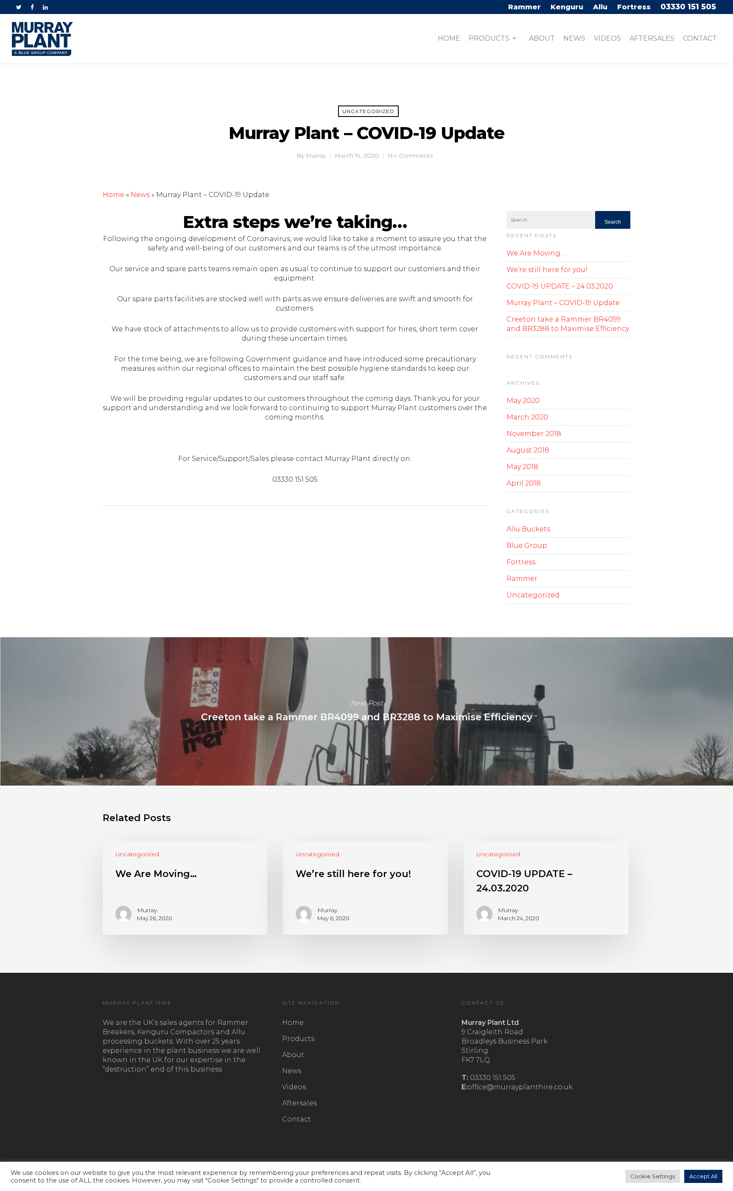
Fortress (520, 562)
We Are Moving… (535, 253)
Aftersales (651, 38)
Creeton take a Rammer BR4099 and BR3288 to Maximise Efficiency (366, 711)
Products (489, 38)
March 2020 (527, 417)
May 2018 (522, 467)
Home (449, 38)
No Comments (410, 155)
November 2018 (533, 434)
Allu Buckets (528, 529)
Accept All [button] (703, 1176)
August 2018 (527, 450)
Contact (700, 38)
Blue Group (526, 545)
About (542, 38)
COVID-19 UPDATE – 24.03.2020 (559, 286)
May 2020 (523, 401)
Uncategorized (368, 111)
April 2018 (523, 483)
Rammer (521, 579)
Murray (316, 155)
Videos (607, 38)
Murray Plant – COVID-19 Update (563, 303)
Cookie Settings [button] (652, 1176)
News (574, 38)
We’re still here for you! (547, 270)
